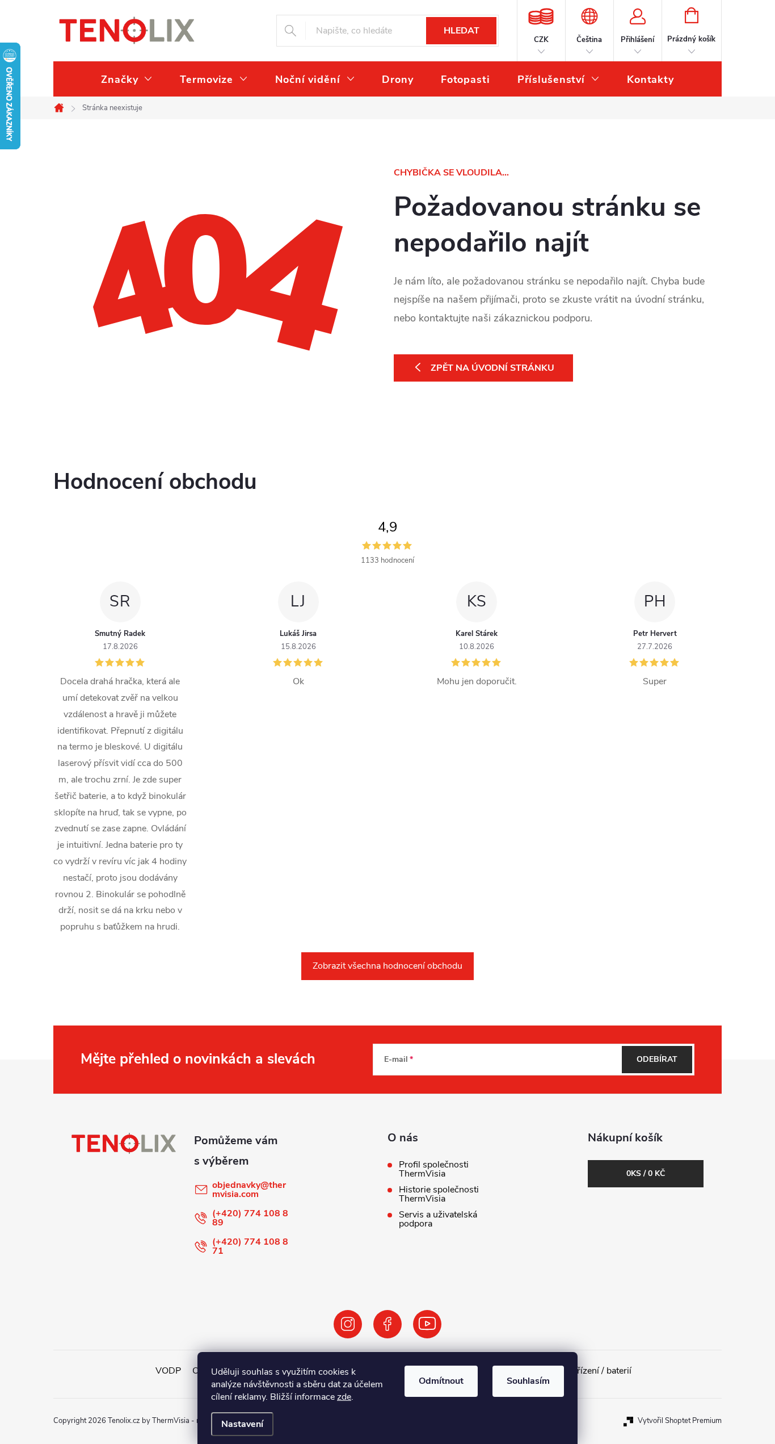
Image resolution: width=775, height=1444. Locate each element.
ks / (645, 1173)
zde (344, 1397)
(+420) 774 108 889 (250, 1218)
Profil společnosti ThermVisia (434, 1169)
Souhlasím (528, 1381)
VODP (168, 1371)
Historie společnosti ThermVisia (439, 1194)
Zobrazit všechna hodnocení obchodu (387, 966)
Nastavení (242, 1424)
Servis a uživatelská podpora (438, 1219)
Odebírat (657, 1059)
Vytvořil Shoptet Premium (680, 1421)
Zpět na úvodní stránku (492, 368)
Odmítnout (441, 1381)
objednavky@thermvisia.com (249, 1189)
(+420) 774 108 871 (250, 1246)
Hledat (461, 30)
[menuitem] (126, 79)
